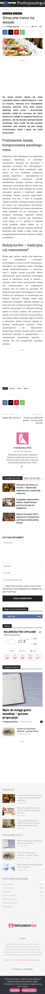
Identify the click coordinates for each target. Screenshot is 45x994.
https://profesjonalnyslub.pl (23, 451)
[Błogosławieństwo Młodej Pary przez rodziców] (8, 867)
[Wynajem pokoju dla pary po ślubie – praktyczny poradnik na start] (8, 811)
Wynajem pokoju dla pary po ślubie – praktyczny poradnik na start (28, 810)
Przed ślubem (7, 13)
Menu (19, 388)
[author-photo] (22, 444)
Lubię (39, 616)
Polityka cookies (29, 990)
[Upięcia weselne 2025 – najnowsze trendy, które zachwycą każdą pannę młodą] (8, 517)
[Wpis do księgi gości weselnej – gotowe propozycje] (22, 689)
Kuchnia (12, 388)
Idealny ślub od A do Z (11, 418)
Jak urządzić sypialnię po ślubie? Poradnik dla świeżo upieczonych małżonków (28, 822)
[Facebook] (5, 32)
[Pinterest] (16, 32)
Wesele (26, 388)
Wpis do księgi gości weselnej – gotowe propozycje (16, 713)
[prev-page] (4, 528)
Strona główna (7, 9)
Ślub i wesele (19, 9)
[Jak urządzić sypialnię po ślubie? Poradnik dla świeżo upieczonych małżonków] (8, 823)
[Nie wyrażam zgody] (42, 985)
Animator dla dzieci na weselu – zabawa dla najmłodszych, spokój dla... (29, 797)
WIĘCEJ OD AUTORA (32, 478)
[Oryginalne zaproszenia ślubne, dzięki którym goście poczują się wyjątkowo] (8, 502)
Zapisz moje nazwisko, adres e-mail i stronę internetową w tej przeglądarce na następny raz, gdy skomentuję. (22, 589)
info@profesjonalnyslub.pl (29, 960)
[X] (10, 32)
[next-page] (8, 528)
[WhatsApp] (22, 32)
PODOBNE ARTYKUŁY (12, 478)
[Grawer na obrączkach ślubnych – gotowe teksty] (8, 732)
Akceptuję (15, 990)
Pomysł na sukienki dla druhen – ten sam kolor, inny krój (32, 420)
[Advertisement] (22, 77)
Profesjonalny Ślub (12, 26)
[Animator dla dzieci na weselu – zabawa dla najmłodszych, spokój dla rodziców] (8, 487)
